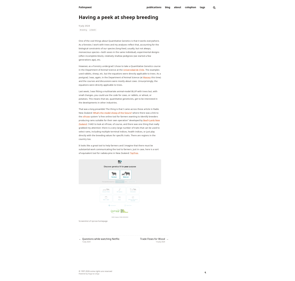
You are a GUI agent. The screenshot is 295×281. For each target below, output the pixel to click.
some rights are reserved (101, 271)
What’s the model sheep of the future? (112, 112)
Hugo (90, 274)
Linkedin (92, 30)
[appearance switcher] (205, 272)
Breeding (83, 30)
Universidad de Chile (133, 69)
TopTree (134, 153)
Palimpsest (85, 7)
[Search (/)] (214, 7)
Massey (147, 77)
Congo (96, 274)
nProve (86, 116)
